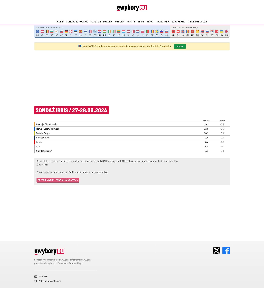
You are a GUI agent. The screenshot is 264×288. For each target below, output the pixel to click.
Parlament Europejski (171, 21)
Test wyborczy (197, 21)
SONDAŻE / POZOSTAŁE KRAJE (184, 28)
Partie (131, 21)
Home (60, 21)
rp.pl (46, 164)
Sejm (141, 21)
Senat (150, 21)
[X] (216, 250)
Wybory (119, 21)
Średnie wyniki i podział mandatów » (58, 180)
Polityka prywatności (49, 281)
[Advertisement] (132, 76)
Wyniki (180, 46)
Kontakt (42, 276)
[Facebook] (226, 250)
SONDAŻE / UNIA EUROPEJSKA (49, 28)
